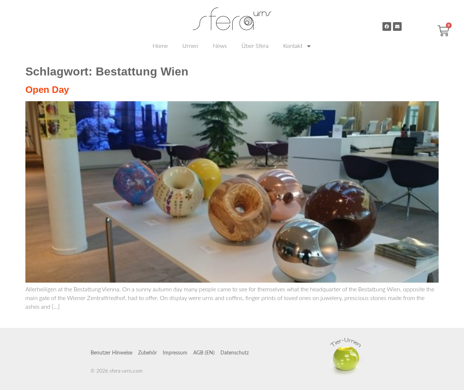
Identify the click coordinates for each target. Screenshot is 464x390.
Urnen (190, 46)
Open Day (47, 90)
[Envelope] (397, 26)
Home (160, 46)
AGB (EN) (204, 353)
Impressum (175, 353)
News (220, 46)
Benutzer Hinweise (111, 353)
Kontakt (292, 46)
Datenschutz (234, 353)
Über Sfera (255, 46)
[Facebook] (386, 26)
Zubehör (147, 353)
